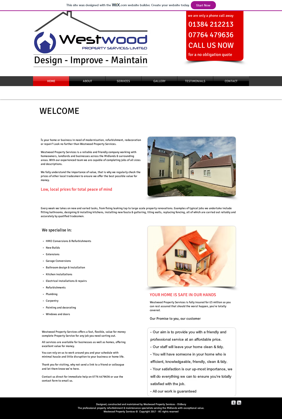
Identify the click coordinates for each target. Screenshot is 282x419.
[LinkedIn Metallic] (239, 403)
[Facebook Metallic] (233, 403)
